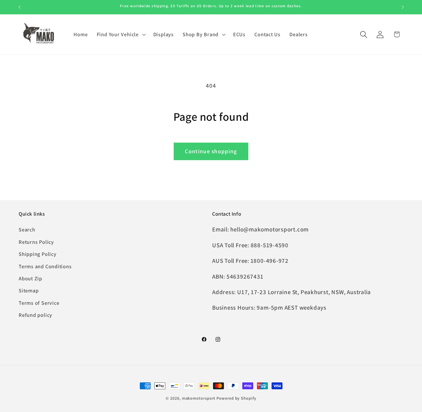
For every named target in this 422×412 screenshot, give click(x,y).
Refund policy (35, 315)
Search (27, 229)
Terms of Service (39, 302)
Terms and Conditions (45, 266)
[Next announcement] (402, 7)
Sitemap (28, 290)
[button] (120, 34)
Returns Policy (36, 241)
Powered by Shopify (236, 398)
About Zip (30, 278)
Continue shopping (211, 151)
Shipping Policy (38, 254)
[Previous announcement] (19, 7)
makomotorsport (199, 398)
